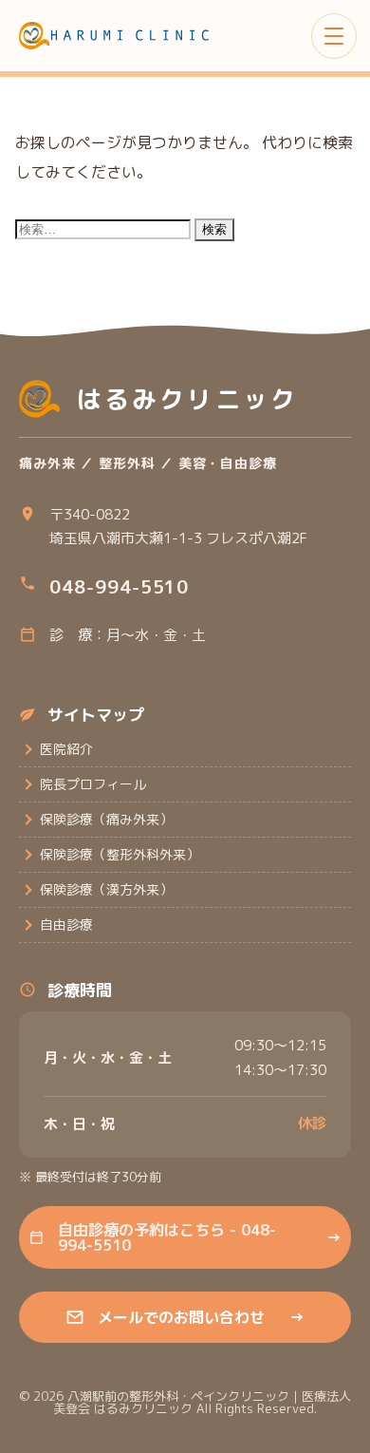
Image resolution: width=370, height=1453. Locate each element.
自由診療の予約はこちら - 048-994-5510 (200, 1237)
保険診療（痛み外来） (106, 819)
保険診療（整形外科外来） (119, 854)
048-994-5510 (119, 587)
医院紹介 (66, 749)
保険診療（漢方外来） (106, 889)
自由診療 (66, 924)
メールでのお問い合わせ (201, 1317)
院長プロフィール (93, 784)
